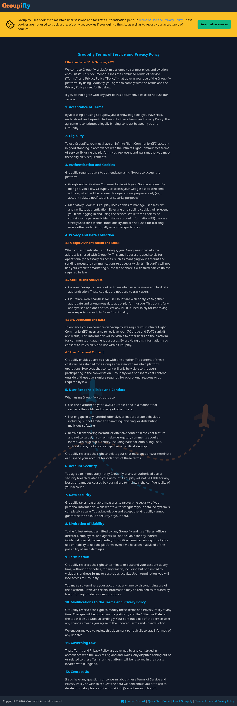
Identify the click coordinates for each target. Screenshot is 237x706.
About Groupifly (182, 701)
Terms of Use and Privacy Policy (160, 20)
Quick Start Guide (159, 701)
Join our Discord (135, 701)
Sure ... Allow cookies (214, 24)
